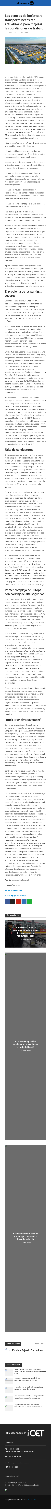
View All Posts (39, 1343)
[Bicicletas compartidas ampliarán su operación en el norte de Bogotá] (9, 1381)
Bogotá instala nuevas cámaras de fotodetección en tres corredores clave (28, 1406)
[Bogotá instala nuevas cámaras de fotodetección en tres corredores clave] (9, 1408)
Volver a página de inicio (15, 895)
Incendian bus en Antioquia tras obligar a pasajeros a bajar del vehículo (25, 1236)
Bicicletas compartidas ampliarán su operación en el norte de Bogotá (25, 1044)
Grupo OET (32, 1500)
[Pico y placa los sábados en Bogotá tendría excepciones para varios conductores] (9, 1399)
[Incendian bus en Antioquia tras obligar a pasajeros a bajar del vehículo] (9, 1390)
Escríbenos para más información (17, 1463)
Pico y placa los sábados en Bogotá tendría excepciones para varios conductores (29, 1397)
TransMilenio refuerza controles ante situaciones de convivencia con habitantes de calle (25, 931)
